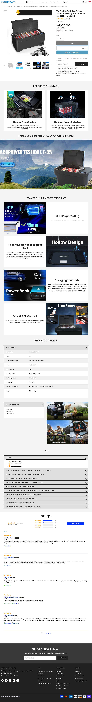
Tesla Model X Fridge (16, 466)
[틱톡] (10, 680)
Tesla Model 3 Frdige (16, 464)
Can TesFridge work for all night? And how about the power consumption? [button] (30, 490)
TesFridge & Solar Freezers (21, 6)
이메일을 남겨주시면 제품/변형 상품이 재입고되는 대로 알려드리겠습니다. (71, 59)
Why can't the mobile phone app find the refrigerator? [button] (23, 494)
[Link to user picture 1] (7, 548)
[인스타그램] (6, 680)
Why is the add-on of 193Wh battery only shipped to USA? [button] (24, 482)
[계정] (86, 2)
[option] (28, 34)
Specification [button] (10, 347)
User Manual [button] (10, 457)
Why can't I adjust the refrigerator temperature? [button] (21, 498)
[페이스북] (2, 680)
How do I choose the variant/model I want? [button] (20, 486)
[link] (24, 110)
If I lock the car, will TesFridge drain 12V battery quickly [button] (23, 478)
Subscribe (63, 658)
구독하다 (81, 64)
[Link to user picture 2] (15, 606)
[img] (7, 535)
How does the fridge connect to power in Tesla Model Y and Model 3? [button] (28, 470)
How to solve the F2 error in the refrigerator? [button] (20, 503)
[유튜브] (14, 680)
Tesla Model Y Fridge (16, 462)
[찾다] (83, 2)
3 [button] (46, 633)
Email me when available (72, 53)
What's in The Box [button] (12, 405)
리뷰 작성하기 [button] (75, 524)
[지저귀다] (17, 680)
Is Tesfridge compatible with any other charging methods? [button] (25, 474)
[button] (4, 65)
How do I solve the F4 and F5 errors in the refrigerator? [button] (23, 507)
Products (9, 6)
